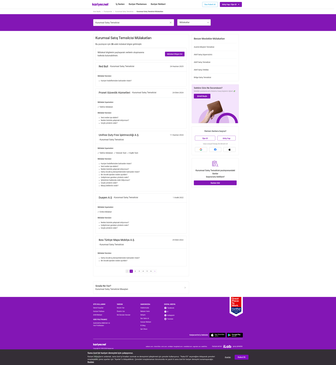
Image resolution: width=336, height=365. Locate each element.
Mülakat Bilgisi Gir (174, 54)
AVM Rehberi (97, 315)
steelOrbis (204, 346)
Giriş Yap (226, 138)
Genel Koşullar (98, 308)
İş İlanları (120, 4)
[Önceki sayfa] (127, 271)
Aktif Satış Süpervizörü (203, 55)
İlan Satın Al (144, 318)
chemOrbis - (157, 346)
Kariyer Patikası (98, 311)
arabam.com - (150, 346)
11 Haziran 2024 (176, 135)
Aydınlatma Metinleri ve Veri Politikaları (101, 324)
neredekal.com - (188, 346)
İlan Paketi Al (210, 4)
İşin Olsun (143, 329)
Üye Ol (205, 138)
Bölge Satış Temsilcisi (202, 77)
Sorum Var (120, 308)
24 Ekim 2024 (177, 93)
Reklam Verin (145, 311)
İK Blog (142, 325)
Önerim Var (121, 311)
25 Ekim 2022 (177, 240)
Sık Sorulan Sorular (123, 315)
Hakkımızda (144, 308)
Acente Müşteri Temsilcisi (204, 47)
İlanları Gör (215, 183)
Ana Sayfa (97, 11)
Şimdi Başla (202, 96)
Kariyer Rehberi (145, 322)
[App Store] (217, 335)
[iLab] (227, 346)
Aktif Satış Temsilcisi (202, 62)
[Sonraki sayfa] (155, 271)
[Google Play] (235, 335)
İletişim (143, 315)
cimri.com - (164, 346)
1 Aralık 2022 (178, 197)
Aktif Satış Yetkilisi (201, 70)
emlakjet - (171, 346)
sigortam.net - (197, 346)
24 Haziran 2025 (176, 66)
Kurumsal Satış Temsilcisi (124, 11)
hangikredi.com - (179, 346)
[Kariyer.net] (103, 344)
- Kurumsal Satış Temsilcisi (121, 66)
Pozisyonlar (108, 11)
